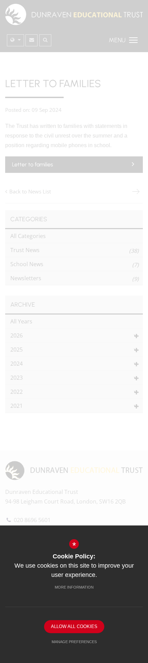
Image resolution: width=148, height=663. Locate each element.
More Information (74, 587)
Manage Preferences (74, 642)
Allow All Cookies (74, 626)
